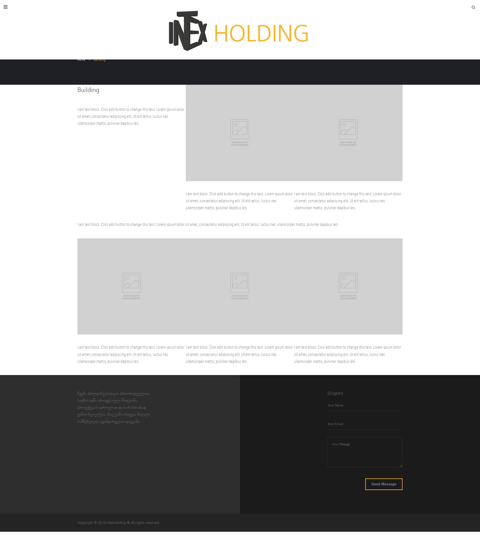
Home (81, 60)
